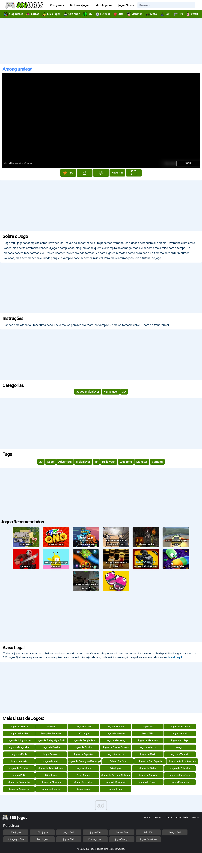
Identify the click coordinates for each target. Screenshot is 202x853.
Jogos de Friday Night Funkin (51, 740)
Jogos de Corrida (83, 747)
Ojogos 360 (175, 832)
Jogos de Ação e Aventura (182, 761)
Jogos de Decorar (51, 789)
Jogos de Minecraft (147, 740)
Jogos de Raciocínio (115, 782)
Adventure (65, 461)
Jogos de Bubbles (19, 733)
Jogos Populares (180, 782)
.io (96, 461)
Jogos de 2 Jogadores (19, 740)
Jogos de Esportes (83, 754)
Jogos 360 (147, 726)
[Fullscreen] (134, 173)
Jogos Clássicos (115, 754)
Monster (141, 461)
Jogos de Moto (51, 761)
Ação (50, 461)
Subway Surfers (118, 761)
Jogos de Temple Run (83, 740)
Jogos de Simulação (19, 782)
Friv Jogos (115, 768)
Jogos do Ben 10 (19, 726)
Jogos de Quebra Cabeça (115, 747)
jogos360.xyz (122, 839)
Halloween (108, 461)
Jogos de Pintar (147, 768)
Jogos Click (68, 839)
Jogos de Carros (148, 747)
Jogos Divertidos (83, 782)
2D (41, 461)
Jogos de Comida (148, 775)
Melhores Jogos (79, 5)
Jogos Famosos (51, 754)
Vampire (157, 461)
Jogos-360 (95, 832)
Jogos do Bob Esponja (150, 761)
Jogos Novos (126, 5)
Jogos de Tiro (83, 726)
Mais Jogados (103, 5)
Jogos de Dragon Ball (19, 747)
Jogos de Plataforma (180, 775)
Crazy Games (83, 775)
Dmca (169, 817)
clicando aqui (174, 657)
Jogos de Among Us (19, 789)
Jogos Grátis (115, 789)
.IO (124, 391)
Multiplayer (111, 391)
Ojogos (180, 747)
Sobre (147, 817)
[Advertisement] (101, 41)
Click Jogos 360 (16, 839)
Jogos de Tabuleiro (180, 754)
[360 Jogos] (25, 5)
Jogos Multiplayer (87, 391)
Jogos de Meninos (51, 782)
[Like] (84, 173)
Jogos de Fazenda (180, 726)
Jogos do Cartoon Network (115, 775)
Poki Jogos (42, 839)
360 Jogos (16, 832)
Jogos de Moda (19, 754)
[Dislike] (101, 173)
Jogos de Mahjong (115, 740)
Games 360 (122, 832)
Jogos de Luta (83, 768)
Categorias (57, 5)
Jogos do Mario (148, 754)
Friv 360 (148, 832)
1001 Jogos (83, 733)
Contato (158, 817)
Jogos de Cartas (115, 726)
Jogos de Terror (147, 782)
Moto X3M (147, 733)
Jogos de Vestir (19, 761)
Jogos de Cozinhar (19, 768)
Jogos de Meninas (115, 733)
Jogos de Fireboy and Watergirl (84, 761)
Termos (195, 817)
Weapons (126, 461)
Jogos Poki (19, 775)
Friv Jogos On (95, 839)
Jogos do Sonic (180, 733)
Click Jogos (51, 775)
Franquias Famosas (51, 733)
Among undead (17, 69)
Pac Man (51, 726)
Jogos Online (83, 789)
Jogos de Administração (51, 768)
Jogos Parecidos (148, 839)
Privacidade (182, 817)
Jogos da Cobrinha (180, 768)
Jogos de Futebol (51, 747)
